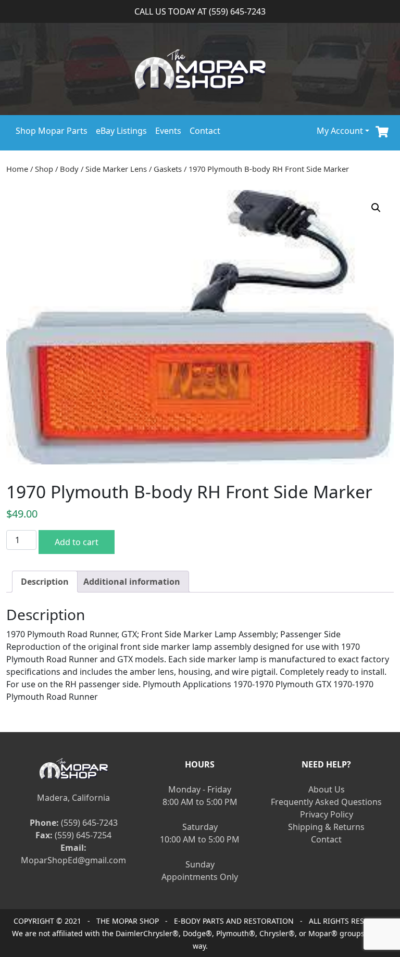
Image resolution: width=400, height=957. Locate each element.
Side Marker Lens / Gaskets (133, 168)
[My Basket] (382, 130)
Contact (205, 130)
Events (168, 130)
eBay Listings (121, 130)
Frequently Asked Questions (326, 802)
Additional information (131, 581)
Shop (44, 168)
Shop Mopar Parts (52, 130)
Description (45, 581)
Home (17, 168)
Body (69, 168)
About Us (326, 789)
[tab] (45, 582)
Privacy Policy (326, 814)
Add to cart (76, 542)
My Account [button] (340, 130)
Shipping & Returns (326, 827)
